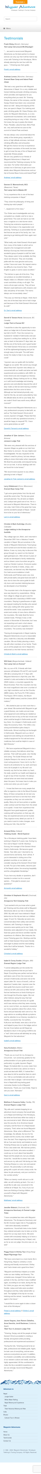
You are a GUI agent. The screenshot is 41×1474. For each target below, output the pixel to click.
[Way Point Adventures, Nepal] (20, 8)
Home (5, 1432)
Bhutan (5, 1415)
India (5, 1412)
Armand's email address (13, 888)
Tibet (5, 1406)
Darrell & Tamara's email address (16, 428)
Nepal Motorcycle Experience (14, 1402)
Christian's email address (13, 953)
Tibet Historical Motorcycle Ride (15, 1409)
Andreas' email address (13, 177)
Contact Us (7, 1441)
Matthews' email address (13, 1200)
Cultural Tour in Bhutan (12, 1418)
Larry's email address (12, 517)
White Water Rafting (11, 1400)
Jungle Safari (9, 1396)
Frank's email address (12, 69)
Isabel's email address (12, 1040)
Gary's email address (12, 1095)
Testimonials (7, 1438)
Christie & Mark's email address (16, 654)
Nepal (5, 1393)
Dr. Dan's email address (13, 310)
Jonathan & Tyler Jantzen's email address (19, 479)
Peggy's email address (12, 1310)
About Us (6, 1435)
